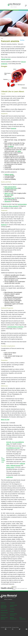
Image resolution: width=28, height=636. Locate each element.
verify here (9, 477)
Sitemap (12, 611)
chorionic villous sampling (10, 206)
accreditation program (13, 448)
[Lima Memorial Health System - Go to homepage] (14, 5)
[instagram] (12, 629)
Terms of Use (7, 627)
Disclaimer (12, 602)
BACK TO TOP (5, 419)
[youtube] (26, 629)
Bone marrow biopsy (10, 186)
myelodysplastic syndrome (15, 327)
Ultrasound (7, 201)
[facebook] (5, 629)
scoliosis (10, 146)
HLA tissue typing (9, 198)
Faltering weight (9, 174)
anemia (13, 128)
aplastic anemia (5, 59)
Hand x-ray (7, 193)
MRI (11, 195)
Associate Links (4, 610)
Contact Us (3, 602)
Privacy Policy (15, 627)
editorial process (15, 465)
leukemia (4, 224)
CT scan (7, 195)
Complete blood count (10, 188)
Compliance (3, 615)
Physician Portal (4, 612)
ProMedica (12, 609)
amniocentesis (22, 204)
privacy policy (10, 467)
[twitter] (19, 629)
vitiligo (19, 151)
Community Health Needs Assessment (4, 607)
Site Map (22, 40)
